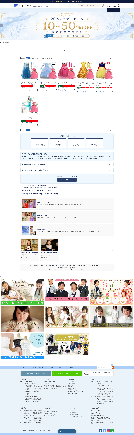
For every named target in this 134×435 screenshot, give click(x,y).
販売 (5, 42)
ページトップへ (112, 365)
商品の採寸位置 (48, 413)
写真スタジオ (62, 367)
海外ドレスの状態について (50, 411)
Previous (1, 25)
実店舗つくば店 (95, 408)
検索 (113, 367)
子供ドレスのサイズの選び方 (44, 202)
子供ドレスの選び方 (42, 215)
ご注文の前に (47, 408)
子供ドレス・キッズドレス (59, 265)
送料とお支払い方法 (72, 393)
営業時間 (46, 379)
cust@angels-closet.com (31, 394)
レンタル (33, 367)
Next (132, 25)
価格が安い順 (38, 58)
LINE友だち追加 (113, 10)
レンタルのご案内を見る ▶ (67, 179)
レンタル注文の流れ (72, 412)
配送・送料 (94, 379)
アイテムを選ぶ (24, 10)
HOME (1, 42)
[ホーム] (16, 10)
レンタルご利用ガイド (73, 408)
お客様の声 (70, 10)
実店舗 (51, 367)
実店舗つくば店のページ (101, 422)
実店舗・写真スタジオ (58, 10)
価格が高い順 (45, 58)
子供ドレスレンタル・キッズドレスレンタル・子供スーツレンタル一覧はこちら (67, 269)
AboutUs (78, 10)
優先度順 (32, 58)
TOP (23, 367)
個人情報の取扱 (46, 431)
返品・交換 (23, 408)
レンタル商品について (73, 414)
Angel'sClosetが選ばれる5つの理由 (29, 252)
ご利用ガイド (46, 10)
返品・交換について (30, 422)
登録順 (50, 58)
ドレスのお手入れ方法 (49, 415)
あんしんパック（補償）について (76, 416)
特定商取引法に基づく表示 (34, 431)
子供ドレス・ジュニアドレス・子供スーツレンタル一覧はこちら (36, 190)
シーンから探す (35, 10)
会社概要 (24, 431)
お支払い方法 (71, 379)
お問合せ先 (23, 379)
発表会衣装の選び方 (42, 229)
